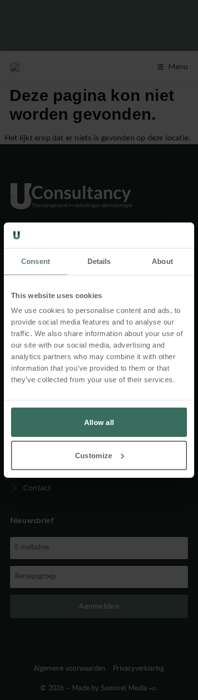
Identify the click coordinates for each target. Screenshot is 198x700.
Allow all (99, 422)
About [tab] (162, 261)
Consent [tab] (35, 261)
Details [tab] (99, 261)
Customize (93, 455)
